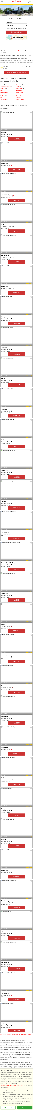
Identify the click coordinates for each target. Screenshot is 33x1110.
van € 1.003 (16, 200)
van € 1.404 (16, 231)
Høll (2, 97)
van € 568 (16, 999)
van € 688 (16, 354)
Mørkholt (18, 86)
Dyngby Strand (4, 92)
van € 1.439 (16, 692)
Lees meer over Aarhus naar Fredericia (16, 72)
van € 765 (16, 292)
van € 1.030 (16, 170)
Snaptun (18, 97)
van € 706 (16, 753)
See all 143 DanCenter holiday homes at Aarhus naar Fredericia (15, 1034)
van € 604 (16, 600)
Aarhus (2, 85)
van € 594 (16, 631)
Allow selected (8, 1107)
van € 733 (16, 477)
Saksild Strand (20, 92)
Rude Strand (19, 90)
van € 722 (16, 415)
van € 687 (16, 876)
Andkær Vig (3, 88)
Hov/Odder (3, 94)
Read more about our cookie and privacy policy (12, 1085)
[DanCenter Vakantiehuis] (16, 1)
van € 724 (16, 538)
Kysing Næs (19, 85)
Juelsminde (3, 99)
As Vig (2, 90)
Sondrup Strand (20, 99)
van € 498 (16, 1030)
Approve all (25, 1107)
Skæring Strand (20, 96)
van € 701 (16, 139)
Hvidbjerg (3, 96)
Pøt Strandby (20, 88)
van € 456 (16, 508)
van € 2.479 (16, 784)
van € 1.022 (16, 661)
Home (8, 51)
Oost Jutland (21, 51)
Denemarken (14, 51)
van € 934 (16, 262)
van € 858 (16, 907)
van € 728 (16, 323)
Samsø (18, 94)
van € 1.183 (16, 385)
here (8, 1087)
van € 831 (16, 846)
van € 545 (16, 723)
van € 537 (16, 446)
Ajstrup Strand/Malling (6, 86)
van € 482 (16, 938)
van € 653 (16, 969)
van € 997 (16, 569)
